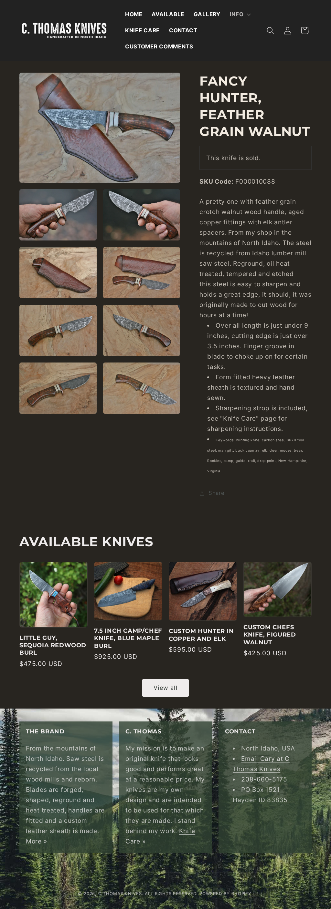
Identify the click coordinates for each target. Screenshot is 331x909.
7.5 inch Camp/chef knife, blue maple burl (128, 638)
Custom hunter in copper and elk (201, 635)
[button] (239, 14)
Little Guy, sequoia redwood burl (52, 645)
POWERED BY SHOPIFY (225, 893)
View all (165, 687)
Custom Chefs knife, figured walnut (269, 635)
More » (36, 841)
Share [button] (216, 493)
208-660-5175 (264, 779)
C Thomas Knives (120, 893)
